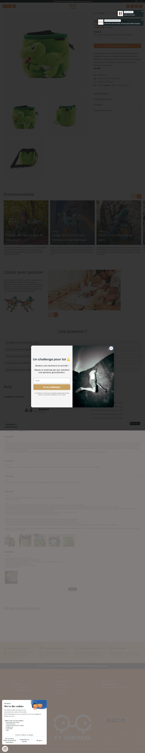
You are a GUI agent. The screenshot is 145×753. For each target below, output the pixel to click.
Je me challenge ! (52, 387)
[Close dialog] (111, 348)
